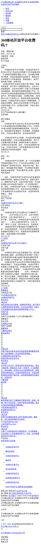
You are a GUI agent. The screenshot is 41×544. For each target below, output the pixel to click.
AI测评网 (9, 23)
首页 (7, 9)
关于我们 (12, 496)
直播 (7, 20)
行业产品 (27, 493)
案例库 (8, 16)
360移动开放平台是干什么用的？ (14, 243)
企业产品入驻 (21, 491)
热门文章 (12, 493)
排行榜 (8, 13)
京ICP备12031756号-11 (10, 526)
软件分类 (9, 11)
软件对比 (20, 493)
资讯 (7, 18)
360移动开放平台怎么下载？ (12, 203)
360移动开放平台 (12, 34)
